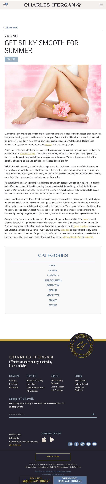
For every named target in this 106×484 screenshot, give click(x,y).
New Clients (80, 380)
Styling (53, 305)
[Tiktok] (82, 444)
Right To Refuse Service (59, 467)
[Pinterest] (88, 444)
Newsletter (53, 295)
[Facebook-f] (76, 444)
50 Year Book (15, 434)
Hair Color (31, 384)
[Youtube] (94, 444)
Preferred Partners (79, 388)
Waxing (11, 59)
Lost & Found (43, 467)
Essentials (53, 275)
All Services (32, 391)
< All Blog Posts (10, 27)
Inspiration (53, 285)
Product (53, 300)
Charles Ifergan (27, 153)
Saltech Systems (58, 474)
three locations (81, 226)
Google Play (76, 237)
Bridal (53, 265)
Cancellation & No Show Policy (23, 441)
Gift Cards (14, 438)
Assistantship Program (57, 381)
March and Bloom (64, 471)
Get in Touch (15, 445)
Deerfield (13, 384)
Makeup (53, 290)
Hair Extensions (53, 280)
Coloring (53, 270)
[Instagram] (70, 444)
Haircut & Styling (35, 380)
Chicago (13, 380)
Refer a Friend (81, 384)
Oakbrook (13, 387)
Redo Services (75, 467)
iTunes (66, 237)
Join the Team (57, 387)
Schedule (65, 230)
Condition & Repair (35, 387)
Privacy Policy (71, 464)
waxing (48, 144)
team (85, 219)
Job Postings (57, 390)
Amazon (89, 237)
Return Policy (31, 467)
